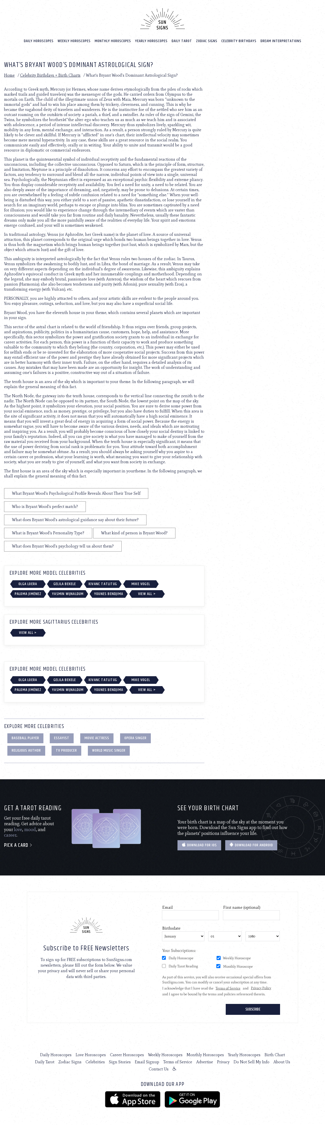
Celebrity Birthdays (238, 41)
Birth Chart (275, 1054)
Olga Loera (28, 584)
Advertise (204, 1062)
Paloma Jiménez (28, 594)
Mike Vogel (141, 584)
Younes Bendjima (108, 594)
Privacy (223, 1062)
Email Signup (147, 1062)
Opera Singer (135, 738)
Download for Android (253, 845)
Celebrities (95, 1062)
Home (9, 75)
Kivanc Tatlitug (103, 584)
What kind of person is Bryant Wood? (134, 533)
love (18, 829)
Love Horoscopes (91, 1054)
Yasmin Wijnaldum (68, 594)
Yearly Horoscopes (151, 41)
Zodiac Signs (206, 41)
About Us (281, 1062)
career (10, 835)
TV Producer (66, 750)
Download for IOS (201, 845)
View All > (147, 594)
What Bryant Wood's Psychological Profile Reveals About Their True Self (76, 493)
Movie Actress (97, 738)
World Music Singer (108, 750)
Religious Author (26, 750)
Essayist (61, 738)
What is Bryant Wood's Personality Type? (48, 533)
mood (30, 829)
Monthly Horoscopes (113, 41)
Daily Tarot (182, 41)
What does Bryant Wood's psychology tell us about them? (63, 546)
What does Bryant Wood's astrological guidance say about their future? (75, 519)
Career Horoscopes (127, 1054)
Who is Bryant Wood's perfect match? (45, 506)
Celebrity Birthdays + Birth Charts (50, 75)
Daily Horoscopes (39, 41)
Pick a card (16, 845)
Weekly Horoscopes (74, 41)
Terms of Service (177, 1062)
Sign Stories (120, 1062)
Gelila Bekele (65, 584)
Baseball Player (25, 738)
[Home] (162, 18)
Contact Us (159, 1069)
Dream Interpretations (281, 41)
